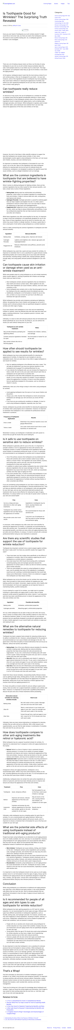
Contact (64, 1027)
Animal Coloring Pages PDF (62, 15)
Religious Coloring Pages (61, 43)
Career (58, 17)
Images (63, 3)
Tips (68, 3)
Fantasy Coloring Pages (61, 28)
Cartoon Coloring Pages (61, 19)
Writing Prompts (60, 58)
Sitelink (69, 1027)
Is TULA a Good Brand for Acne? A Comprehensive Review (24, 1000)
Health (65, 30)
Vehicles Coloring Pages (61, 56)
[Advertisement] (25, 52)
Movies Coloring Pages (61, 37)
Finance (58, 30)
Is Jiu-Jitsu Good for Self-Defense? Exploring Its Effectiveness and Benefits (23, 1019)
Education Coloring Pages (62, 26)
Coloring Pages (47, 3)
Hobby (57, 32)
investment (66, 34)
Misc (57, 36)
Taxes (65, 48)
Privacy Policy (56, 1027)
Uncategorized (59, 54)
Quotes (56, 3)
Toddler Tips (60, 52)
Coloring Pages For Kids (61, 23)
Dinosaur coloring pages (61, 25)
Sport (57, 45)
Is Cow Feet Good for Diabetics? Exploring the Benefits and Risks (25, 1006)
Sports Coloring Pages (61, 47)
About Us (49, 1027)
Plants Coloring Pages (61, 39)
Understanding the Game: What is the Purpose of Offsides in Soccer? (21, 1018)
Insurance (58, 34)
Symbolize (58, 48)
